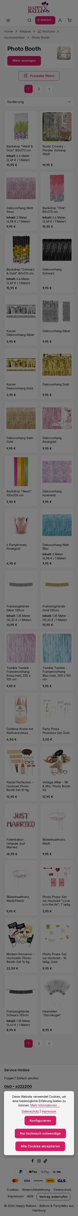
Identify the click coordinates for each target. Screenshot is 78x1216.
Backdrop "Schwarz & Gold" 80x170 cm (20, 271)
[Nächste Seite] (49, 89)
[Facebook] (33, 1162)
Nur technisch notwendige (40, 1133)
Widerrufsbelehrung (36, 1190)
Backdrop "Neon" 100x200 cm (19, 493)
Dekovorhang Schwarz (52, 271)
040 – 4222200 (18, 1086)
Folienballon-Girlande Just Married (15, 843)
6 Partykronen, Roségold (16, 547)
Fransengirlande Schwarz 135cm (17, 1013)
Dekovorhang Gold (55, 384)
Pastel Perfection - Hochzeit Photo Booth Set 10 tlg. (19, 786)
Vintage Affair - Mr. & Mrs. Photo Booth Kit (56, 786)
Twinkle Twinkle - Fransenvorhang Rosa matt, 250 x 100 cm (18, 673)
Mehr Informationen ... (45, 1105)
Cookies (13, 1190)
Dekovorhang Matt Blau (55, 547)
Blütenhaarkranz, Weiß (54, 841)
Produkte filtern (41, 76)
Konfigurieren (40, 1121)
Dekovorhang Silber (56, 331)
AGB (30, 1196)
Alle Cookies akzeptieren (40, 1146)
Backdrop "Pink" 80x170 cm (54, 210)
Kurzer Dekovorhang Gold (19, 386)
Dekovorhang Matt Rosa (19, 210)
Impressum (16, 1196)
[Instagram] (39, 1162)
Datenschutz (62, 1190)
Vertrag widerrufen (53, 1196)
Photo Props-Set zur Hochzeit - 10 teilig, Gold (54, 958)
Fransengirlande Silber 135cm (17, 608)
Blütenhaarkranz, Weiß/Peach (18, 898)
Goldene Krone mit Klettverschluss (19, 731)
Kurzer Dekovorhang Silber (20, 333)
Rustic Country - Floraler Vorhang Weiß (54, 150)
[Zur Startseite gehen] (39, 7)
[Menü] (8, 20)
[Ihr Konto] (60, 20)
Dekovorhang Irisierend (52, 493)
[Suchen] (29, 20)
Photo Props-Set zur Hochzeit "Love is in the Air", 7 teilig (56, 900)
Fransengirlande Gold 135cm (53, 608)
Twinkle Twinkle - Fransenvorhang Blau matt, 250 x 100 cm (56, 673)
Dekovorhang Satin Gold (19, 440)
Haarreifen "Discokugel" (51, 1013)
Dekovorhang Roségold (52, 440)
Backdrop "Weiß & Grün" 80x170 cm (19, 148)
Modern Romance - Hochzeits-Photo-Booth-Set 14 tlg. (20, 958)
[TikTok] (45, 1162)
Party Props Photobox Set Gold (55, 731)
